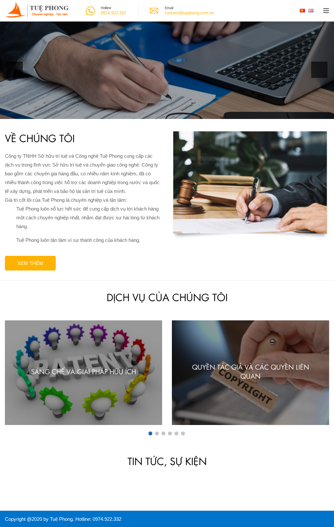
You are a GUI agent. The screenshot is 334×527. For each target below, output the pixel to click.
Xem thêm (30, 263)
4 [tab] (170, 433)
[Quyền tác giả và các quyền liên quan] (250, 372)
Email (169, 8)
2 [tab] (157, 433)
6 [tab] (183, 433)
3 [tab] (163, 433)
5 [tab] (176, 433)
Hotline (106, 8)
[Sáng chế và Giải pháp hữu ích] (83, 372)
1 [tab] (150, 433)
